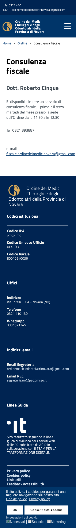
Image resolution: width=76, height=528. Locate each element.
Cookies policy (19, 475)
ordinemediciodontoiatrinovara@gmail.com (38, 368)
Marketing (58, 522)
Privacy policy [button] (39, 499)
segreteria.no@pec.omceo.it (27, 380)
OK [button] (15, 510)
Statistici (38, 522)
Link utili (14, 480)
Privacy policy (18, 471)
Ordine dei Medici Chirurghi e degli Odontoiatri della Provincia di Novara (29, 26)
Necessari (17, 522)
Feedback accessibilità (25, 484)
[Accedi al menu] (67, 26)
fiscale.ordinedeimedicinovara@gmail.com (40, 154)
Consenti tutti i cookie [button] (46, 510)
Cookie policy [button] (16, 499)
